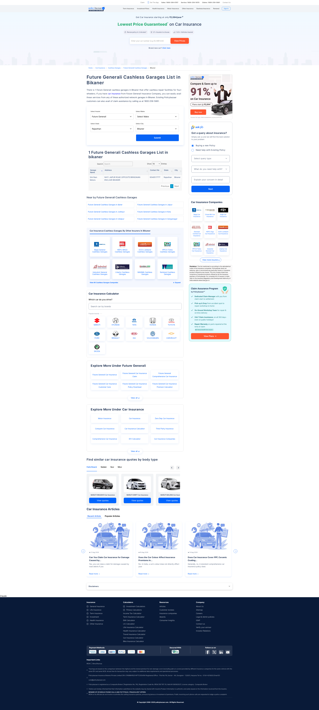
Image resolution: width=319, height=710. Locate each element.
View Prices (179, 41)
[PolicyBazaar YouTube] (227, 652)
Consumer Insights (167, 620)
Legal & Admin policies (205, 617)
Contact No (154, 170)
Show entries (157, 164)
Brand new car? (159, 48)
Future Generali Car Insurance (105, 375)
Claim (142, 2)
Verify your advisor (203, 627)
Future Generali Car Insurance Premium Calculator (165, 385)
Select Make (140, 111)
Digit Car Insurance (223, 215)
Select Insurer (95, 111)
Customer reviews (167, 610)
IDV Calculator (134, 439)
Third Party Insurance (164, 429)
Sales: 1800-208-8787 (169, 2)
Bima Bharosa (97, 664)
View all (134, 398)
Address (108, 170)
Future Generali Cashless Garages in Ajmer (105, 205)
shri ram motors (93, 178)
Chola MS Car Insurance (210, 215)
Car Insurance (100, 68)
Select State (95, 124)
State (166, 170)
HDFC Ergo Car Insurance (210, 233)
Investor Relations (203, 631)
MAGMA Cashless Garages (145, 273)
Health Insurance (97, 620)
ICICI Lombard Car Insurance (223, 233)
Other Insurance (96, 624)
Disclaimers (94, 586)
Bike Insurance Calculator (133, 641)
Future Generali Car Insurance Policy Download (135, 385)
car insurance (114, 93)
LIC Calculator (129, 624)
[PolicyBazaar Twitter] (214, 652)
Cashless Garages (114, 68)
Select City (140, 124)
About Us (199, 606)
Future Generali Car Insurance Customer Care (105, 385)
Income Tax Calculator (132, 613)
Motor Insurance (104, 418)
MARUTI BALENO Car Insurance (171, 495)
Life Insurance (95, 610)
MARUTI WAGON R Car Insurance (103, 495)
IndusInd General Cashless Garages (99, 273)
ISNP (198, 620)
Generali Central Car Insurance (197, 234)
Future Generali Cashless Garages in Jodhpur (106, 212)
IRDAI (88, 664)
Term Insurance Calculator (133, 617)
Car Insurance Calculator (135, 429)
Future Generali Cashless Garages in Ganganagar (157, 219)
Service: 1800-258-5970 (190, 2)
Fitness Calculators (134, 610)
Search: (100, 164)
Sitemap (199, 610)
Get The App (154, 2)
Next (176, 186)
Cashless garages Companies (107, 282)
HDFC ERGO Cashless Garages (122, 251)
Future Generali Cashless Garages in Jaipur (154, 205)
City (176, 170)
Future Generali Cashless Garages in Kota (154, 212)
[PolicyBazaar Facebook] (207, 652)
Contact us (200, 624)
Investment (94, 617)
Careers (199, 613)
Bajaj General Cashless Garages (99, 251)
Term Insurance (96, 613)
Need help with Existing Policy (210, 150)
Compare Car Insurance (104, 429)
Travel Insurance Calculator (134, 634)
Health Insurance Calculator (134, 631)
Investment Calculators (135, 606)
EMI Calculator (129, 620)
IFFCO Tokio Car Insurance (197, 250)
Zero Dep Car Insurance (164, 418)
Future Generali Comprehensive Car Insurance (164, 374)
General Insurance (97, 606)
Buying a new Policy (205, 145)
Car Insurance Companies (164, 439)
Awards (162, 617)
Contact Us (227, 2)
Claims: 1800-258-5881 (211, 2)
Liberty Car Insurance (223, 250)
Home (90, 68)
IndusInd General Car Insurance (210, 251)
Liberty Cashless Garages (122, 273)
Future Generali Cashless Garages (135, 68)
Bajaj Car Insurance (196, 215)
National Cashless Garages (167, 273)
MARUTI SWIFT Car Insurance (137, 495)
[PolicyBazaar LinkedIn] (221, 652)
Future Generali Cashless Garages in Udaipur (106, 219)
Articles (162, 606)
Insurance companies (168, 613)
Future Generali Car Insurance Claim (135, 374)
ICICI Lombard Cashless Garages (145, 251)
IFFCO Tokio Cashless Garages (167, 251)
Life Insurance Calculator (133, 627)
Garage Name (93, 171)
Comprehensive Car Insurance (104, 439)
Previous (165, 186)
